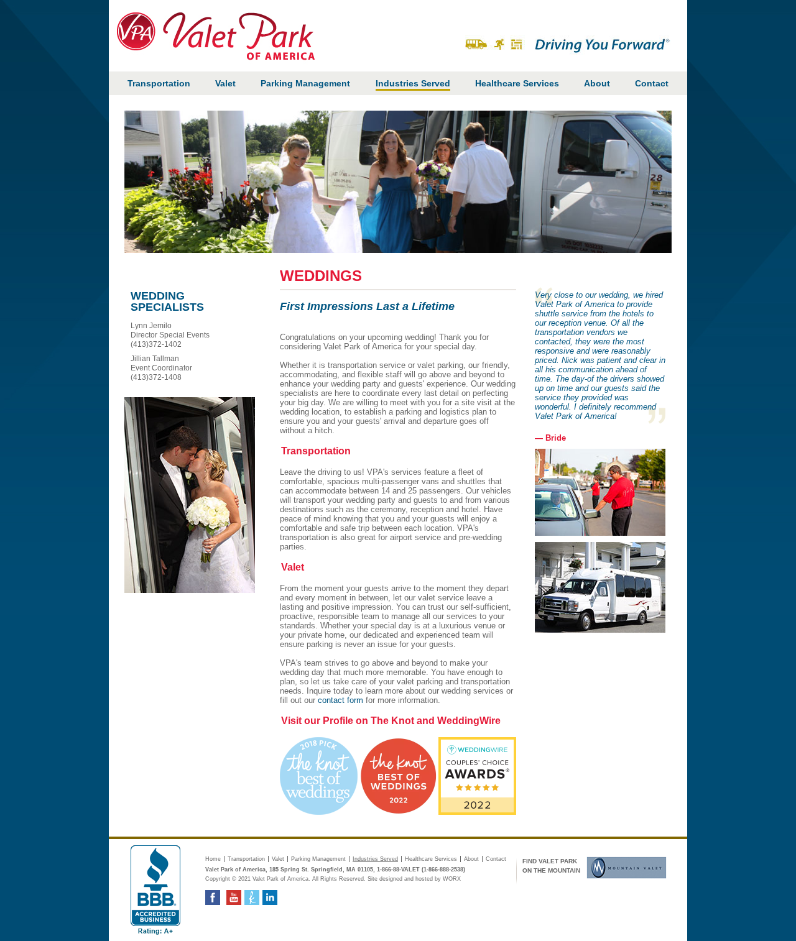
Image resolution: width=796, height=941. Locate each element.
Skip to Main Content (655, 7)
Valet (225, 83)
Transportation (158, 83)
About (597, 83)
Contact (652, 83)
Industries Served (413, 83)
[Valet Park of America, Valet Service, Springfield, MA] (155, 890)
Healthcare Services (517, 83)
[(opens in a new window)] (623, 867)
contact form (340, 700)
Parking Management (305, 83)
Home (213, 859)
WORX (452, 879)
